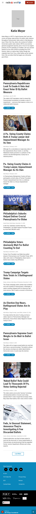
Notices (21, 480)
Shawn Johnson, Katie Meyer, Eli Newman (13, 282)
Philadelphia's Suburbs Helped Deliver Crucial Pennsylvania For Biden (15, 216)
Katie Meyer (6, 96)
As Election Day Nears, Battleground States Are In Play (16, 305)
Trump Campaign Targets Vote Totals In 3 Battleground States (17, 275)
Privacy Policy (22, 477)
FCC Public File (7, 477)
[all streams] (34, 512)
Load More (18, 454)
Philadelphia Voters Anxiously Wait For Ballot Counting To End (16, 245)
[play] (3, 512)
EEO (4, 480)
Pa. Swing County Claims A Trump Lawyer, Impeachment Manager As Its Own (17, 167)
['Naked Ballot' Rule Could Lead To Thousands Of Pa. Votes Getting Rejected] (17, 370)
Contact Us (21, 484)
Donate (30, 2)
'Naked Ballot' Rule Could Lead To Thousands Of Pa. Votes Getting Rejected (16, 383)
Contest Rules (7, 484)
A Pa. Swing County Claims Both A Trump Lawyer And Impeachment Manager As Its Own (17, 138)
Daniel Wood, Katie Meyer (9, 223)
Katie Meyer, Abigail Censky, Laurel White (12, 312)
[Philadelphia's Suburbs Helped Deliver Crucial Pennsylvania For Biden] (17, 202)
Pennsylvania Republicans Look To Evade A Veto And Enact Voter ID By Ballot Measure (16, 88)
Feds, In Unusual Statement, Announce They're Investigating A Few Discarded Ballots (17, 428)
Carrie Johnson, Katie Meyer (9, 436)
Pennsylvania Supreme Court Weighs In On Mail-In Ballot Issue (17, 336)
